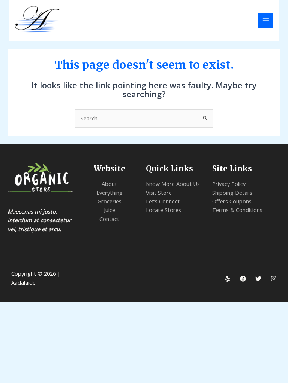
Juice (109, 210)
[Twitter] (258, 279)
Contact (109, 219)
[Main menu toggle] (265, 20)
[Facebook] (243, 279)
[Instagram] (274, 279)
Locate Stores (163, 210)
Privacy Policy (229, 183)
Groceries (110, 201)
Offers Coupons (232, 201)
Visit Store (159, 192)
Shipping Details (232, 192)
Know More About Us (173, 183)
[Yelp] (228, 279)
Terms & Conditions (237, 210)
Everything (109, 192)
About (109, 183)
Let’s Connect (163, 201)
